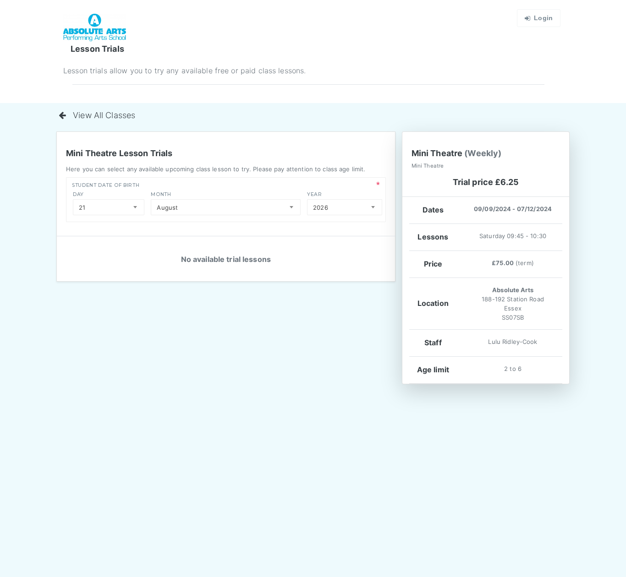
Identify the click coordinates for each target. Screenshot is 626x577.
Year (314, 194)
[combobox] (108, 207)
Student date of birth (105, 185)
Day (78, 194)
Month (161, 194)
